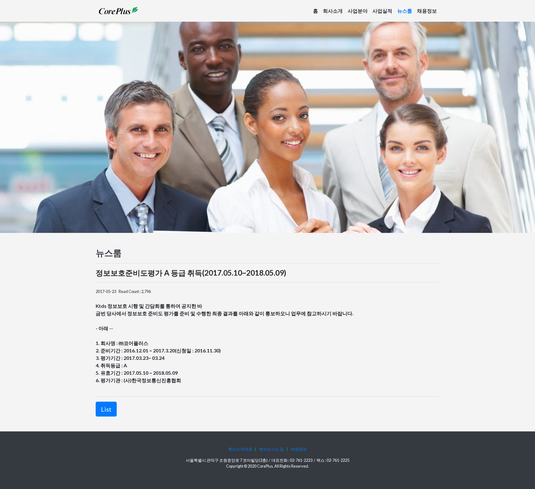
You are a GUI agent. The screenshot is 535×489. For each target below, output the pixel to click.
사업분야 (358, 11)
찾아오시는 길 (271, 449)
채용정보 (427, 11)
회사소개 (333, 11)
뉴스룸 (404, 11)
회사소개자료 (240, 449)
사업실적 (382, 11)
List (106, 409)
